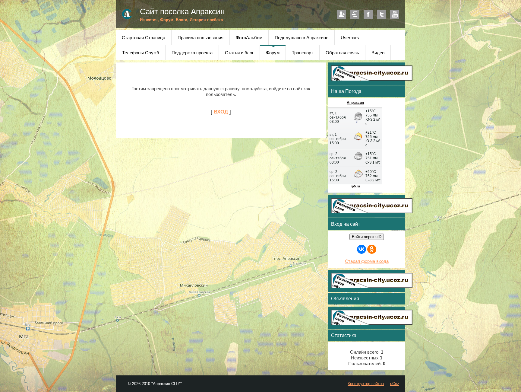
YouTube (394, 14)
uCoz (394, 383)
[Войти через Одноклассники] (371, 249)
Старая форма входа (367, 261)
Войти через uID (366, 236)
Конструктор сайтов (366, 383)
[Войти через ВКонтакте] (361, 249)
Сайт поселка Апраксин (182, 11)
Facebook (368, 14)
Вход (354, 14)
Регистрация (341, 14)
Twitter (381, 14)
